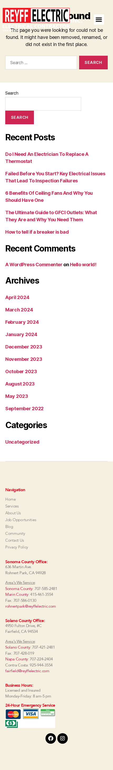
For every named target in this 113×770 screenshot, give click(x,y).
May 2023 (16, 396)
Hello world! (83, 264)
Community (15, 533)
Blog (9, 526)
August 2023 (20, 384)
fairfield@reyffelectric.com (27, 671)
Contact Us (14, 540)
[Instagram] (62, 738)
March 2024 (19, 309)
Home (10, 499)
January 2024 (21, 334)
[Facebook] (50, 738)
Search (11, 93)
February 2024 (22, 322)
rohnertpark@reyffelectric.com (30, 606)
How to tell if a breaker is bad (37, 232)
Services (12, 506)
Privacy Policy (16, 547)
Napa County (16, 659)
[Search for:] (40, 63)
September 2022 (24, 408)
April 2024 (17, 297)
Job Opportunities (20, 519)
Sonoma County (19, 588)
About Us (13, 513)
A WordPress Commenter (34, 264)
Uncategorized (22, 442)
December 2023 (23, 347)
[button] (99, 19)
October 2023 (21, 371)
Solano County (17, 647)
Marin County (16, 594)
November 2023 (23, 359)
